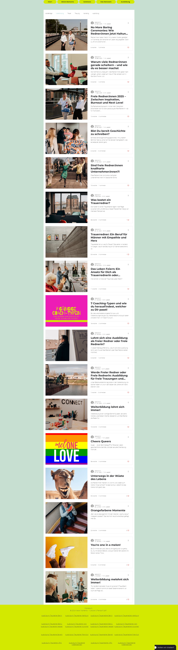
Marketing (86, 13)
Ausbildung (96, 13)
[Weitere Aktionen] (129, 23)
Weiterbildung (60, 13)
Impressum (88, 608)
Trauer (69, 13)
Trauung (77, 13)
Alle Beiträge (48, 13)
